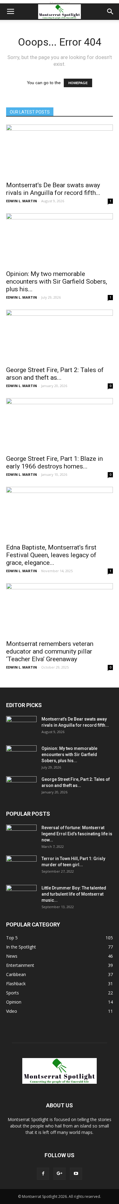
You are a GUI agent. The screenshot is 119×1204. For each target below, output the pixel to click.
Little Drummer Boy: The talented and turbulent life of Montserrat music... (73, 894)
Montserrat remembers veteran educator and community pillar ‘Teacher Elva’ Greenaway (49, 651)
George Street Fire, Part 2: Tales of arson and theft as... (55, 373)
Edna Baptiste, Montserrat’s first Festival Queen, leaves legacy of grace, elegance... (51, 555)
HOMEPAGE (78, 83)
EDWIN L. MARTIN (21, 201)
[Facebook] (43, 1174)
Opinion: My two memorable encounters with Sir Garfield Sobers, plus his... (56, 281)
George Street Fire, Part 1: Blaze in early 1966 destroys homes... (54, 462)
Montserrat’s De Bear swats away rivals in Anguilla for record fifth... (53, 188)
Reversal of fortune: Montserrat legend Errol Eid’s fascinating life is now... (76, 833)
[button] (110, 11)
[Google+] (59, 1174)
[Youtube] (76, 1174)
